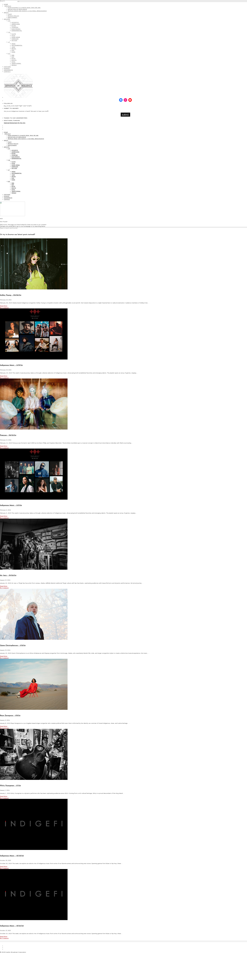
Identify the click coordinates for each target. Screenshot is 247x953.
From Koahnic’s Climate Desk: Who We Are (24, 7)
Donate (7, 68)
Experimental (17, 30)
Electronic (16, 29)
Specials (8, 6)
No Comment (4, 307)
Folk (13, 35)
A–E (9, 20)
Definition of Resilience (17, 9)
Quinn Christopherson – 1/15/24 (13, 645)
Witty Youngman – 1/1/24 (10, 786)
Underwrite (8, 70)
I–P (9, 42)
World (14, 65)
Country (15, 27)
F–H (9, 32)
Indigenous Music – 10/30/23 (12, 856)
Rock (13, 58)
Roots (14, 60)
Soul (13, 61)
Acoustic (15, 22)
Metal (14, 48)
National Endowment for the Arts (14, 123)
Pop (13, 50)
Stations (7, 66)
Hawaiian (15, 38)
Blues (14, 25)
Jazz (13, 47)
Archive (7, 19)
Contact (7, 71)
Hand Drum (16, 37)
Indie (13, 43)
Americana (16, 24)
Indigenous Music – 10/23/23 (12, 926)
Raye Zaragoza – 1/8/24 (10, 715)
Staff (10, 14)
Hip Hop (14, 40)
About (6, 12)
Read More (3, 306)
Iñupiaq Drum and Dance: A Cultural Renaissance (27, 11)
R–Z (9, 53)
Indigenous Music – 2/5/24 (11, 505)
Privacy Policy (13, 16)
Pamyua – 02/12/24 (8, 435)
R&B (13, 55)
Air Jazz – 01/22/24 (8, 575)
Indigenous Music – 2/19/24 (11, 365)
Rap (13, 57)
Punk (13, 52)
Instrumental (17, 45)
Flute (14, 34)
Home (6, 4)
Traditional (16, 63)
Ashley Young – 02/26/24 (10, 295)
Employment (12, 17)
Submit (125, 115)
